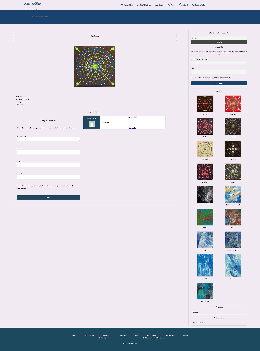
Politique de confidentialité (153, 338)
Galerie (159, 5)
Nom (19, 149)
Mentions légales (102, 338)
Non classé (195, 312)
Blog (171, 5)
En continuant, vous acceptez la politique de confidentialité (211, 78)
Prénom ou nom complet (199, 59)
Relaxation (126, 5)
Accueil (73, 335)
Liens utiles (198, 5)
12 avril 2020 (132, 117)
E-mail (19, 161)
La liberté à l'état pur (32, 5)
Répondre (132, 128)
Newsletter (169, 335)
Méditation (144, 5)
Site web (20, 174)
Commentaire (21, 136)
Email (193, 68)
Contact (183, 5)
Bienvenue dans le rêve (199, 322)
